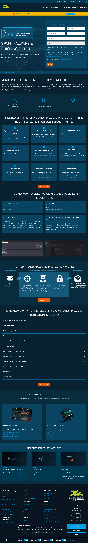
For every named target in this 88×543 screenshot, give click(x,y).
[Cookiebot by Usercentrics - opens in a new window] (9, 540)
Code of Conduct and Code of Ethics (53, 521)
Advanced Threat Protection (9, 504)
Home (3, 72)
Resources (53, 7)
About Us (25, 520)
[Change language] (59, 2)
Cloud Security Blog (28, 507)
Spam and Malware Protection (13, 469)
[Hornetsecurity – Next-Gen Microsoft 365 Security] (5, 8)
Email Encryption (6, 507)
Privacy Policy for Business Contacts (53, 514)
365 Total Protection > (9, 434)
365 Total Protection (7, 493)
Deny (76, 534)
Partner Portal (82, 1)
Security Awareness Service (9, 499)
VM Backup (66, 469)
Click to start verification (66, 59)
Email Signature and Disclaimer (9, 514)
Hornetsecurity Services (12, 72)
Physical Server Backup (29, 498)
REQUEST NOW (44, 186)
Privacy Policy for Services (51, 512)
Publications (26, 504)
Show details (71, 540)
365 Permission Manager (8, 522)
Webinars (25, 509)
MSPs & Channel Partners (68, 7)
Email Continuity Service (8, 512)
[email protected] (76, 516)
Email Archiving (5, 509)
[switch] (39, 540)
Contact (65, 1)
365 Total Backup (27, 493)
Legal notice (47, 507)
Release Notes (26, 514)
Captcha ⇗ (55, 61)
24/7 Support (72, 1)
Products (44, 7)
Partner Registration (49, 496)
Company (82, 7)
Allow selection (76, 530)
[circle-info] (14, 13)
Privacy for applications (50, 509)
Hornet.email (37, 469)
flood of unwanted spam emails (10, 88)
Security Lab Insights (28, 512)
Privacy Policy (47, 504)
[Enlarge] (41, 241)
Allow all (76, 526)
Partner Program (48, 493)
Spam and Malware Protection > (12, 432)
